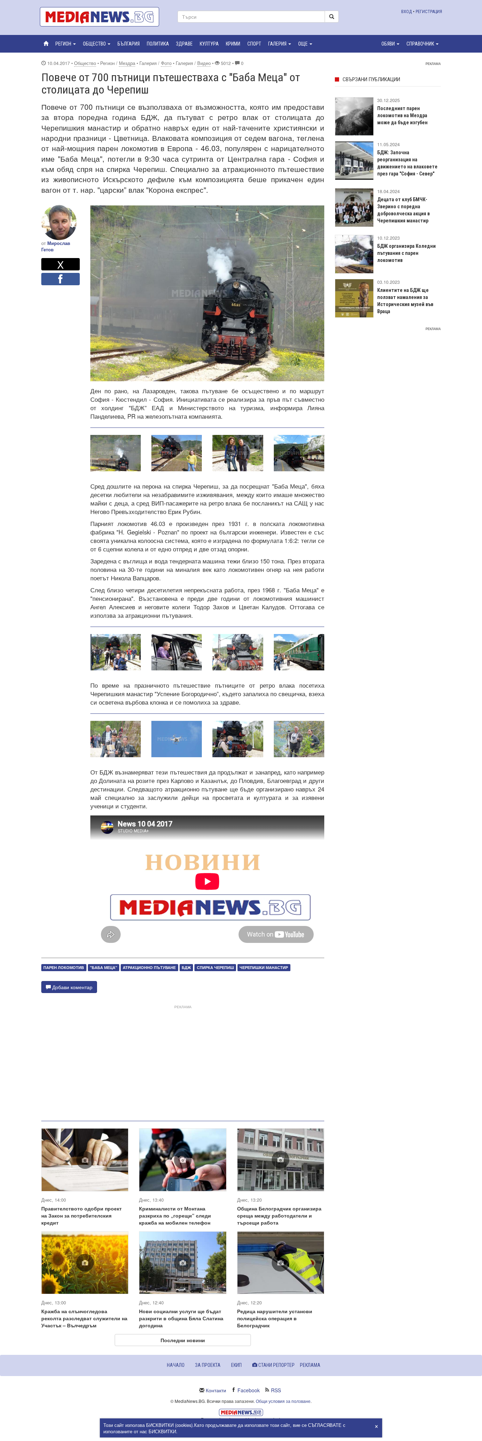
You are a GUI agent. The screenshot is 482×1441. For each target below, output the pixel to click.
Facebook (248, 1390)
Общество (85, 63)
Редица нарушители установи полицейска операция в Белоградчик (274, 1318)
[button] (65, 44)
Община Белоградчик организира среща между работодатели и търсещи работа (279, 1215)
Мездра (127, 63)
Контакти (216, 1390)
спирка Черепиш (215, 967)
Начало (176, 1365)
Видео (204, 63)
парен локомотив (63, 967)
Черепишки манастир (264, 967)
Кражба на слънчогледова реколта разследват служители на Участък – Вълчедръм (84, 1318)
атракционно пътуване (149, 967)
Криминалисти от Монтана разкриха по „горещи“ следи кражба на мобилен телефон (175, 1215)
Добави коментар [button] (71, 987)
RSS (276, 1390)
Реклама (310, 1365)
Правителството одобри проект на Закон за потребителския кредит (81, 1215)
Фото (166, 63)
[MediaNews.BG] (103, 16)
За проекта (208, 1365)
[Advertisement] (182, 1060)
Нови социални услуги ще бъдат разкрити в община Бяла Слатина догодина (181, 1318)
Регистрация (429, 11)
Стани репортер (276, 1365)
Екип (236, 1365)
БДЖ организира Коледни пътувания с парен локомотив (406, 253)
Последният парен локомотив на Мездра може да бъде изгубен (402, 115)
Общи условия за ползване (283, 1401)
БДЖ (186, 967)
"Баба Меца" (103, 967)
